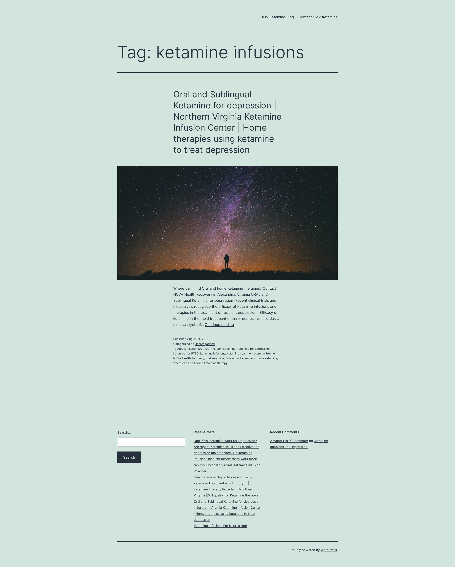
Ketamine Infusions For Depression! (220, 526)
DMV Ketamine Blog (277, 17)
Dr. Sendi (190, 348)
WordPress (329, 550)
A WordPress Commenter (289, 441)
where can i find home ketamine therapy (200, 363)
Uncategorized (205, 344)
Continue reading (219, 325)
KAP (200, 348)
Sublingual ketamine (239, 358)
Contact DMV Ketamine (318, 17)
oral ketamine (215, 358)
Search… (124, 432)
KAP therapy (213, 348)
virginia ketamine (265, 358)
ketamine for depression (253, 348)
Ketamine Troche (263, 353)
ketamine (229, 348)
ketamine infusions (212, 353)
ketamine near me (239, 353)
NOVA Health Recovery (188, 358)
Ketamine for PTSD (186, 353)
